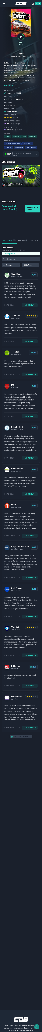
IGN (13, 385)
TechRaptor (16, 352)
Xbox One (9, 147)
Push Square (16, 588)
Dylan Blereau (16, 507)
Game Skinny (17, 468)
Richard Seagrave (17, 276)
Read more (7, 85)
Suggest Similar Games (32, 209)
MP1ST (14, 505)
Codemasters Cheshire (13, 99)
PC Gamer (15, 666)
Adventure (32, 136)
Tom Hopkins (15, 630)
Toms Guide (16, 316)
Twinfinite (15, 627)
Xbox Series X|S (31, 147)
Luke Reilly (14, 388)
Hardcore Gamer (17, 696)
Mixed (12, 117)
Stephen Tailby (16, 591)
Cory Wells (14, 699)
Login (38, 3)
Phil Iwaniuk (15, 669)
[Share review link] (20, 305)
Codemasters (9, 105)
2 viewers (14, 130)
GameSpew (16, 274)
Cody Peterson (16, 354)
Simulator (16, 136)
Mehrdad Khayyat (17, 429)
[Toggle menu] (4, 3)
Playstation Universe (20, 546)
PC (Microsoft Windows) (13, 144)
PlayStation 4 (28, 144)
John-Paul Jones (17, 549)
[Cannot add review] (36, 1026)
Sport (24, 136)
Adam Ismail (15, 318)
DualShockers (17, 427)
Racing (8, 136)
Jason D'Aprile (16, 471)
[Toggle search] (33, 4)
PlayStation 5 (19, 147)
